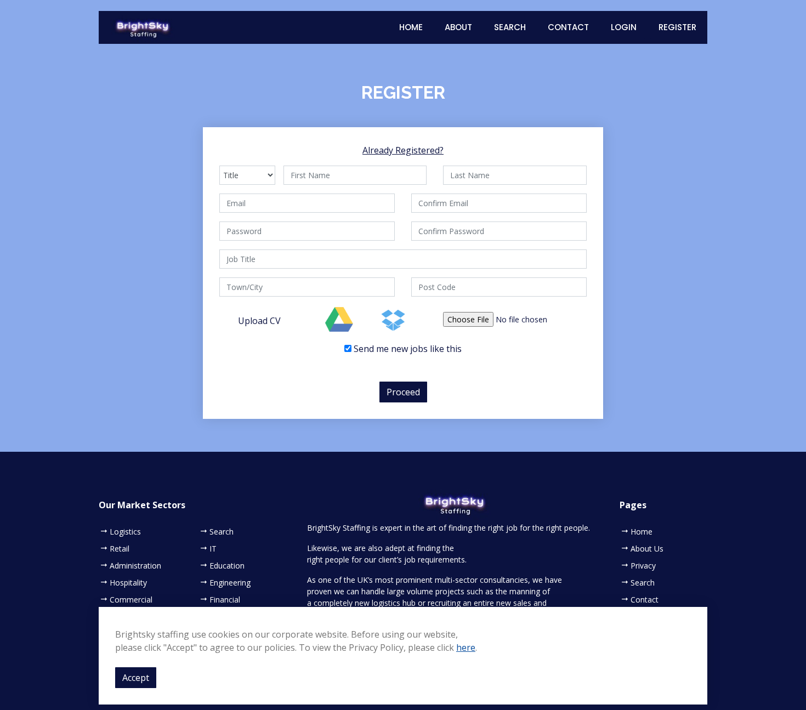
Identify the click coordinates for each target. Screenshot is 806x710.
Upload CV (259, 321)
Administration (135, 566)
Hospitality (128, 583)
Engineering (230, 583)
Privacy (643, 566)
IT (213, 549)
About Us (647, 549)
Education (227, 566)
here (465, 647)
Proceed (403, 392)
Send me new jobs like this (406, 349)
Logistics (125, 532)
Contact (568, 27)
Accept (135, 678)
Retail (119, 549)
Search (510, 27)
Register (677, 27)
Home (411, 27)
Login (624, 27)
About (458, 27)
